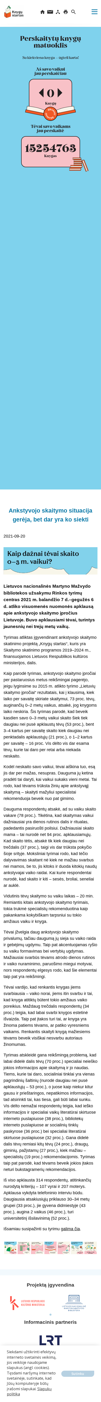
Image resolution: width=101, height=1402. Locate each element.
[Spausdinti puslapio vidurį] (66, 11)
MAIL (50, 11)
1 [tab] (50, 1314)
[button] (7, 1397)
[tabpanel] (27, 1303)
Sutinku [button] (77, 1373)
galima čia (70, 1229)
